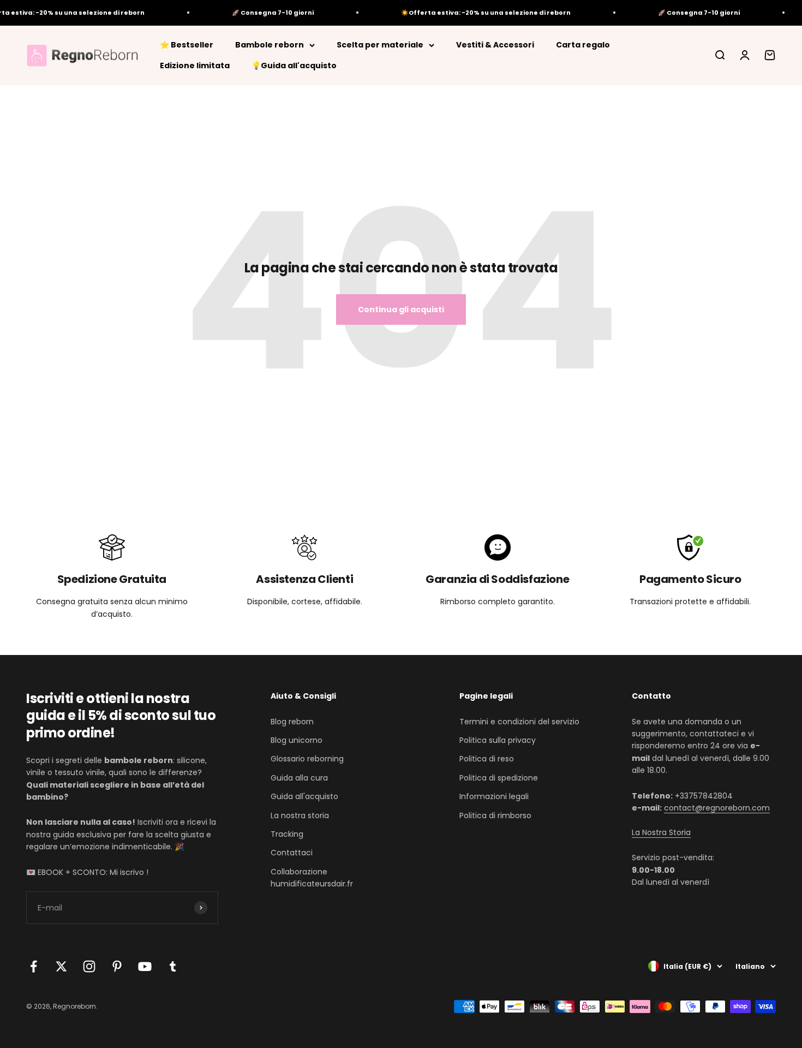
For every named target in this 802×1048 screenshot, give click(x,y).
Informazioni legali (494, 796)
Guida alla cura (299, 777)
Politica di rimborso (495, 815)
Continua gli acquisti (401, 309)
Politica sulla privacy (497, 740)
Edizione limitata (195, 65)
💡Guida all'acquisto (294, 65)
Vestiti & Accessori (495, 44)
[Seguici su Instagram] (89, 966)
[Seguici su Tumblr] (172, 966)
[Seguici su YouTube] (144, 966)
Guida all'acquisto (304, 796)
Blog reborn (292, 721)
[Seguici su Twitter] (61, 966)
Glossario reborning (307, 758)
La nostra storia (300, 815)
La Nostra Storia (661, 832)
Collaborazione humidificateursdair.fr (312, 877)
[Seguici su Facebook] (33, 966)
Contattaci (292, 852)
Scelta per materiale (380, 44)
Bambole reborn (269, 44)
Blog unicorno (296, 740)
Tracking (287, 834)
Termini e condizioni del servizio (519, 721)
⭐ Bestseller (186, 44)
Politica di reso (486, 758)
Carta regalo (583, 44)
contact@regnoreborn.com (717, 807)
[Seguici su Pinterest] (117, 966)
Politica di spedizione (498, 777)
